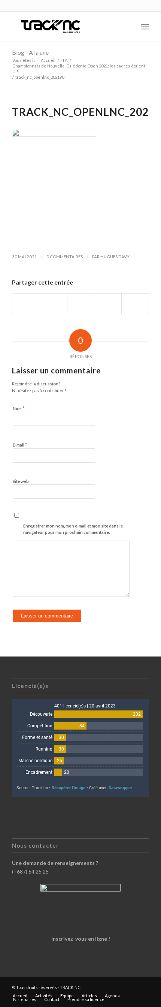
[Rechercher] (128, 27)
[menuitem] (128, 27)
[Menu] (145, 27)
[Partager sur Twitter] (53, 304)
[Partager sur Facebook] (26, 304)
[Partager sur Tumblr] (107, 304)
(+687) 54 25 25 (30, 871)
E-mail (20, 445)
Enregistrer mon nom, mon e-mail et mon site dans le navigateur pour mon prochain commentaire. (73, 529)
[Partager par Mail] (135, 304)
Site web (21, 481)
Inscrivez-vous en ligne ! (80, 938)
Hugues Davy (115, 256)
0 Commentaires (64, 256)
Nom (18, 408)
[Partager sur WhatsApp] (80, 304)
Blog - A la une (30, 52)
